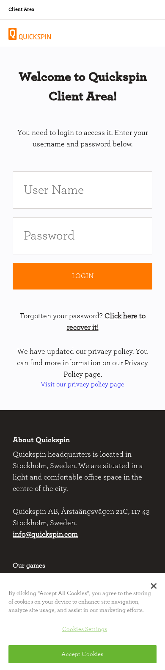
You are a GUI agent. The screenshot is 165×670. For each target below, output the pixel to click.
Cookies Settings (84, 629)
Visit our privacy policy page (82, 384)
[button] (154, 586)
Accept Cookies (82, 654)
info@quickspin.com (45, 534)
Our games (29, 565)
